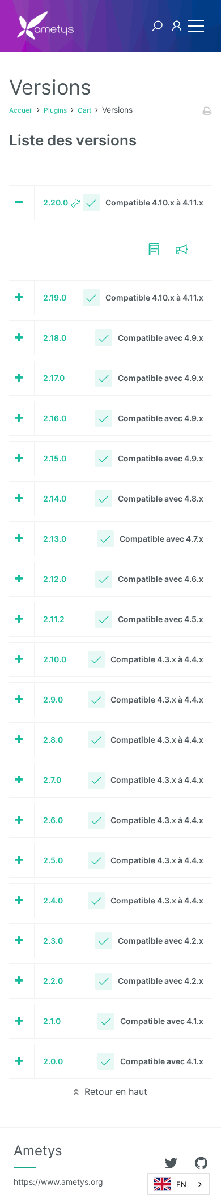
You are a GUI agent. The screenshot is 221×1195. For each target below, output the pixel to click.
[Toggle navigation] (193, 26)
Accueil (21, 110)
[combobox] (178, 1184)
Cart (84, 110)
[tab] (110, 205)
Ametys (58, 1164)
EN (181, 1184)
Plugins (55, 110)
